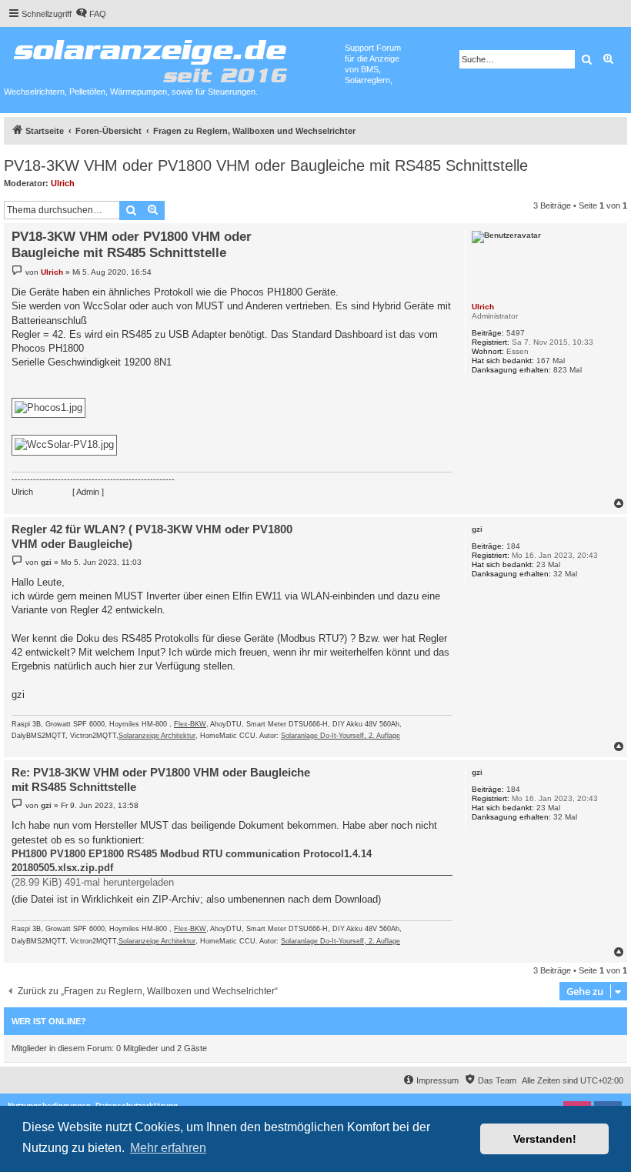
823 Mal (567, 370)
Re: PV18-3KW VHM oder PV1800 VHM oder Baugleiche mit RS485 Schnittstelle (161, 779)
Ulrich (63, 183)
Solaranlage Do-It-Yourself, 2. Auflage (340, 736)
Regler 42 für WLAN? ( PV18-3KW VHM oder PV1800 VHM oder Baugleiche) (152, 536)
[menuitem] (90, 14)
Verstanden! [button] (544, 1139)
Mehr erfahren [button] (168, 1147)
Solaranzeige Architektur (157, 736)
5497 (515, 333)
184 (513, 546)
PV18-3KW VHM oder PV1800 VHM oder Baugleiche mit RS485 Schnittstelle (266, 165)
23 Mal (548, 564)
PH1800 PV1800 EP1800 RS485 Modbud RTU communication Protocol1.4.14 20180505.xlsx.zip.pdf (192, 860)
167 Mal (550, 360)
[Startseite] (174, 58)
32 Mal (565, 573)
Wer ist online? (49, 1021)
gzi (477, 529)
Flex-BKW (190, 724)
